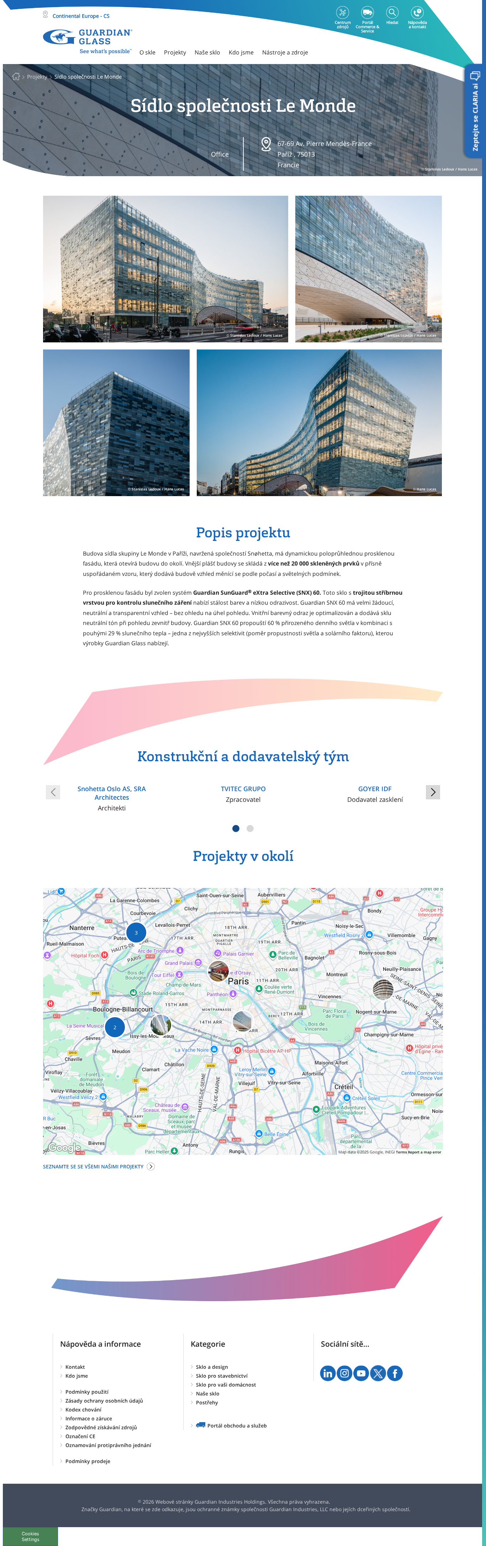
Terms (401, 1152)
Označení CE (80, 1436)
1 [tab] (235, 828)
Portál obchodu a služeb (237, 1425)
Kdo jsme (76, 1375)
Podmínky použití (87, 1391)
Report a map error (424, 1152)
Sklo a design (212, 1366)
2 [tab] (250, 828)
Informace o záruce (88, 1418)
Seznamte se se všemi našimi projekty (93, 1166)
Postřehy (207, 1402)
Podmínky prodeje (87, 1461)
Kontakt (75, 1366)
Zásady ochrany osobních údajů (104, 1400)
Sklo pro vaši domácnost (226, 1384)
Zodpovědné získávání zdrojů (101, 1427)
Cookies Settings (30, 1536)
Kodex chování (83, 1409)
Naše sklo (208, 1393)
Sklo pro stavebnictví (222, 1375)
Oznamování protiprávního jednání (108, 1445)
